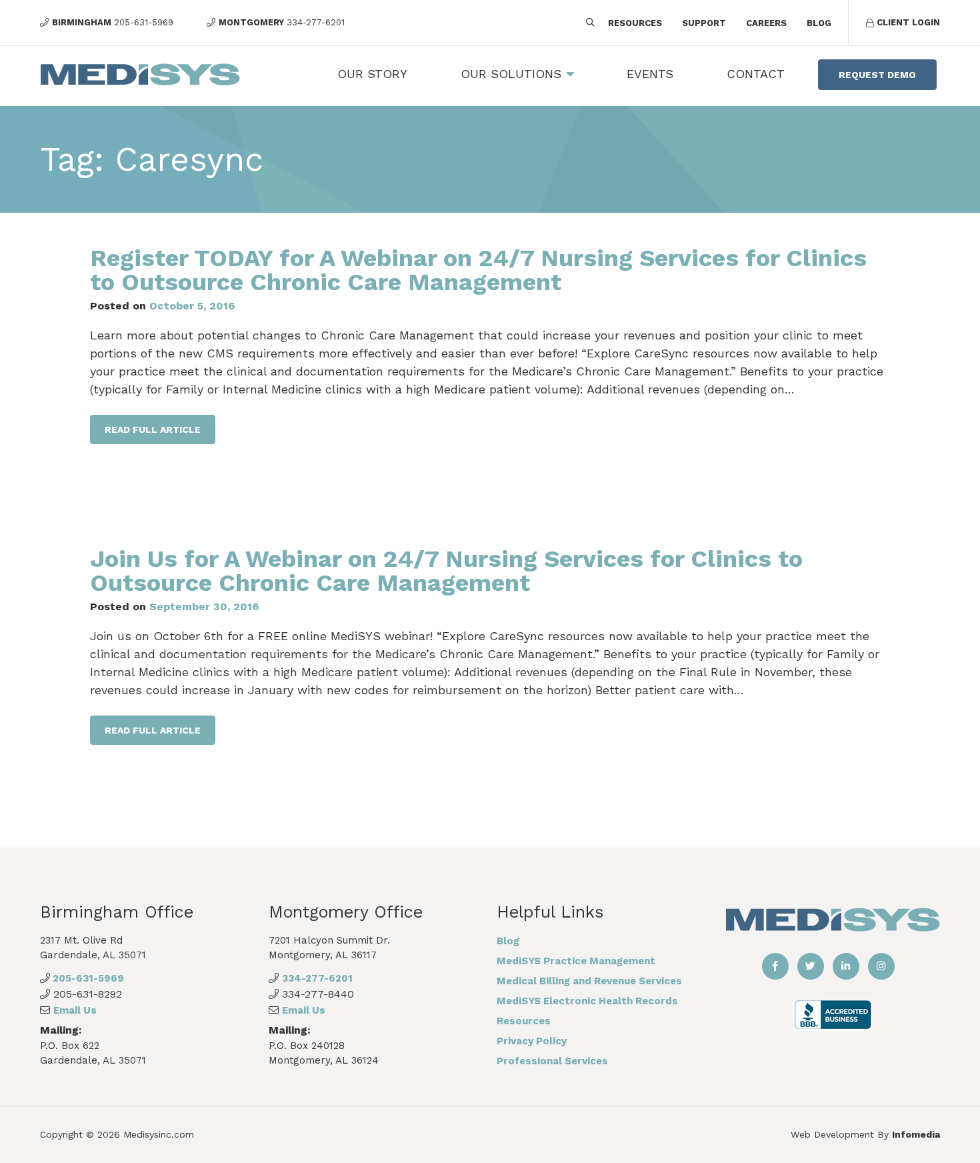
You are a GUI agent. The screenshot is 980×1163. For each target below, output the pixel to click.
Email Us (75, 1010)
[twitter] (810, 966)
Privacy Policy (532, 1041)
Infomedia (916, 1134)
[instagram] (881, 966)
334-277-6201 (317, 978)
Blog (819, 23)
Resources (635, 23)
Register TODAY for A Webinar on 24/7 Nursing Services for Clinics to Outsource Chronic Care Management (478, 270)
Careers (766, 23)
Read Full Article (153, 429)
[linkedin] (846, 966)
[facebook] (775, 966)
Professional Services (552, 1061)
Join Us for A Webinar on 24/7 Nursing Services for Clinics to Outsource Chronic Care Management (446, 571)
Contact (756, 74)
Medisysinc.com (158, 1134)
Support (704, 23)
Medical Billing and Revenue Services (589, 981)
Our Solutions (511, 74)
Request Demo (877, 74)
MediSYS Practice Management (576, 961)
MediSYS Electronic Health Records (587, 1001)
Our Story (372, 74)
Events (650, 74)
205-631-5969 (87, 978)
